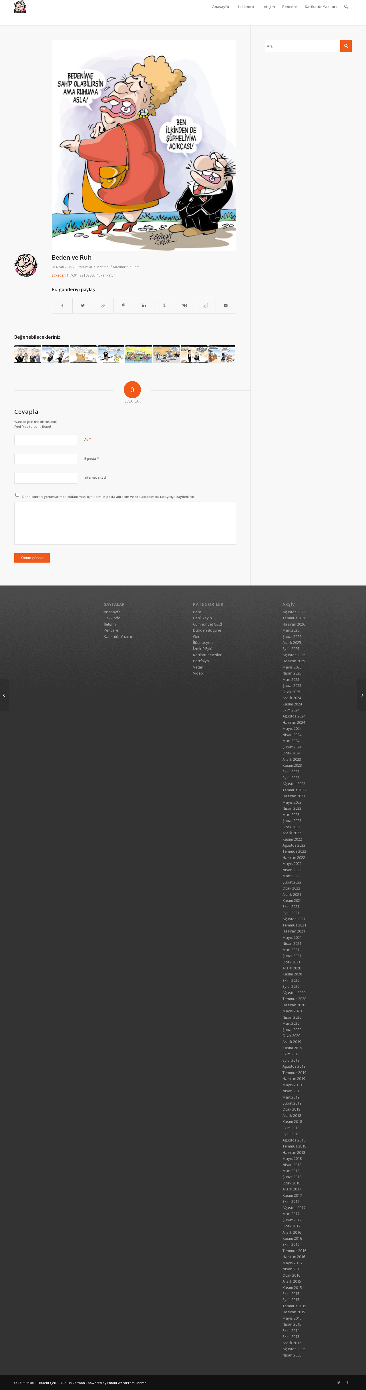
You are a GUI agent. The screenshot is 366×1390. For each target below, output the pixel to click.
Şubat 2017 (292, 1220)
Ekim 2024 (291, 710)
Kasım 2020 (292, 974)
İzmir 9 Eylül (203, 648)
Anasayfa (220, 6)
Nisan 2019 (292, 1090)
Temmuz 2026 (294, 617)
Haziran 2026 (294, 624)
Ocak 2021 (291, 962)
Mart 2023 (291, 814)
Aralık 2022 (292, 832)
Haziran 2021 (294, 931)
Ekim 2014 (291, 1330)
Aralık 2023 (292, 759)
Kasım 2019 (292, 1047)
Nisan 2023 (292, 808)
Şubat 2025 (292, 685)
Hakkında (245, 6)
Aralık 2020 (292, 968)
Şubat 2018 (292, 1176)
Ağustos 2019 (294, 1066)
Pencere (289, 6)
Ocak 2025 (291, 691)
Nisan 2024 (292, 734)
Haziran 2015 (294, 1311)
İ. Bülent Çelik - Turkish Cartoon (61, 1383)
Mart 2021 (291, 949)
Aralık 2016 (292, 1232)
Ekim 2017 (291, 1201)
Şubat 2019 (292, 1103)
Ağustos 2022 (294, 845)
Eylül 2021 (291, 912)
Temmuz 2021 (294, 925)
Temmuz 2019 (294, 1072)
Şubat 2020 (292, 1029)
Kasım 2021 (292, 900)
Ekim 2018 (291, 1127)
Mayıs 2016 (292, 1262)
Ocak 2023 (291, 826)
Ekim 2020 (291, 980)
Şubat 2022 (292, 882)
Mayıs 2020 (292, 1011)
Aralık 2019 (292, 1041)
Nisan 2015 (292, 1324)
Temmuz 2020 (294, 998)
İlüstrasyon (203, 642)
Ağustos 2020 (294, 992)
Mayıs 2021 (292, 937)
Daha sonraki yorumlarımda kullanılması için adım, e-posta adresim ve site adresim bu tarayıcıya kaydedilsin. (108, 496)
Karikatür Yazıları (321, 6)
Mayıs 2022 (292, 863)
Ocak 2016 (291, 1275)
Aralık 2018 (292, 1115)
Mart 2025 (291, 679)
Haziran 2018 (294, 1152)
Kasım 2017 (292, 1195)
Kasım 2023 (292, 765)
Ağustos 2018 (294, 1140)
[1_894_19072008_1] (194, 354)
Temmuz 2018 (294, 1146)
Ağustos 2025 (294, 654)
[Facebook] (347, 1382)
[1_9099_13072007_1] (27, 354)
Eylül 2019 (291, 1060)
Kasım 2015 (292, 1287)
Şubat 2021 (292, 955)
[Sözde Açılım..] (83, 354)
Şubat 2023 (292, 820)
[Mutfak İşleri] (361, 695)
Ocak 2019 (291, 1109)
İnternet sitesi (95, 477)
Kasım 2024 (292, 704)
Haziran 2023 (294, 795)
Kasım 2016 (292, 1238)
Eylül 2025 (291, 648)
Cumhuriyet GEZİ (207, 624)
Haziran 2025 (294, 660)
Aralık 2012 (292, 1342)
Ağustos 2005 (294, 1348)
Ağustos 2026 (294, 611)
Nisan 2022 (292, 869)
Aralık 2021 (292, 894)
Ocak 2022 (291, 888)
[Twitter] (339, 1382)
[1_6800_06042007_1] (111, 354)
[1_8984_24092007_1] (221, 354)
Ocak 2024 (291, 753)
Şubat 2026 (292, 636)
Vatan (104, 267)
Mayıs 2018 (292, 1158)
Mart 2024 (291, 740)
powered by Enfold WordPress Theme (117, 1383)
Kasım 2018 (292, 1121)
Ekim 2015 (291, 1293)
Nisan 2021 (292, 943)
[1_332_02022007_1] (55, 354)
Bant (197, 611)
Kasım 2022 (292, 839)
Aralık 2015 (292, 1281)
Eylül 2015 (291, 1299)
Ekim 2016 (291, 1244)
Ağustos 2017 (294, 1207)
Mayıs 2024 (292, 728)
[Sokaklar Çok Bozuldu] (4, 695)
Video (198, 673)
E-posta (91, 458)
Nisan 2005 (292, 1355)
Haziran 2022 (294, 857)
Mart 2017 (291, 1213)
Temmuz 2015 (294, 1305)
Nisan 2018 (292, 1164)
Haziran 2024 (294, 722)
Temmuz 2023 (294, 789)
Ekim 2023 (291, 771)
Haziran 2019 (294, 1078)
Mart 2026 (291, 630)
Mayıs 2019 (292, 1084)
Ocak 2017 (291, 1226)
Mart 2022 (291, 875)
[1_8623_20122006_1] (166, 354)
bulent (135, 267)
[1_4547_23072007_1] (138, 354)
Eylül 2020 (291, 986)
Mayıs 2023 (292, 802)
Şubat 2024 (292, 747)
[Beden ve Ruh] (144, 145)
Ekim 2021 (291, 906)
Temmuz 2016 (294, 1250)
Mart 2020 (291, 1023)
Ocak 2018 (291, 1183)
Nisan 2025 (292, 673)
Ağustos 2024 (294, 716)
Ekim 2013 (291, 1336)
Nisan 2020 (292, 1017)
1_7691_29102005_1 (83, 275)
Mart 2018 (291, 1170)
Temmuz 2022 (294, 851)
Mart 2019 (291, 1097)
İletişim (268, 6)
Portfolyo (201, 660)
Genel (198, 636)
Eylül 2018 (291, 1133)
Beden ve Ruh (72, 257)
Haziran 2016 (294, 1256)
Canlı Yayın (202, 617)
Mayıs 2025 (292, 667)
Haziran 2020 (294, 1004)
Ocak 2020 (291, 1035)
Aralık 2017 (292, 1189)
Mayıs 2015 (292, 1318)
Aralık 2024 (292, 697)
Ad (87, 439)
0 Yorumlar (84, 267)
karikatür (108, 275)
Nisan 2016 (292, 1268)
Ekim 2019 (291, 1053)
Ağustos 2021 (294, 918)
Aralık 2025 (292, 642)
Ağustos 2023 (294, 783)
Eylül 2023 (291, 777)
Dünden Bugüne (207, 630)
